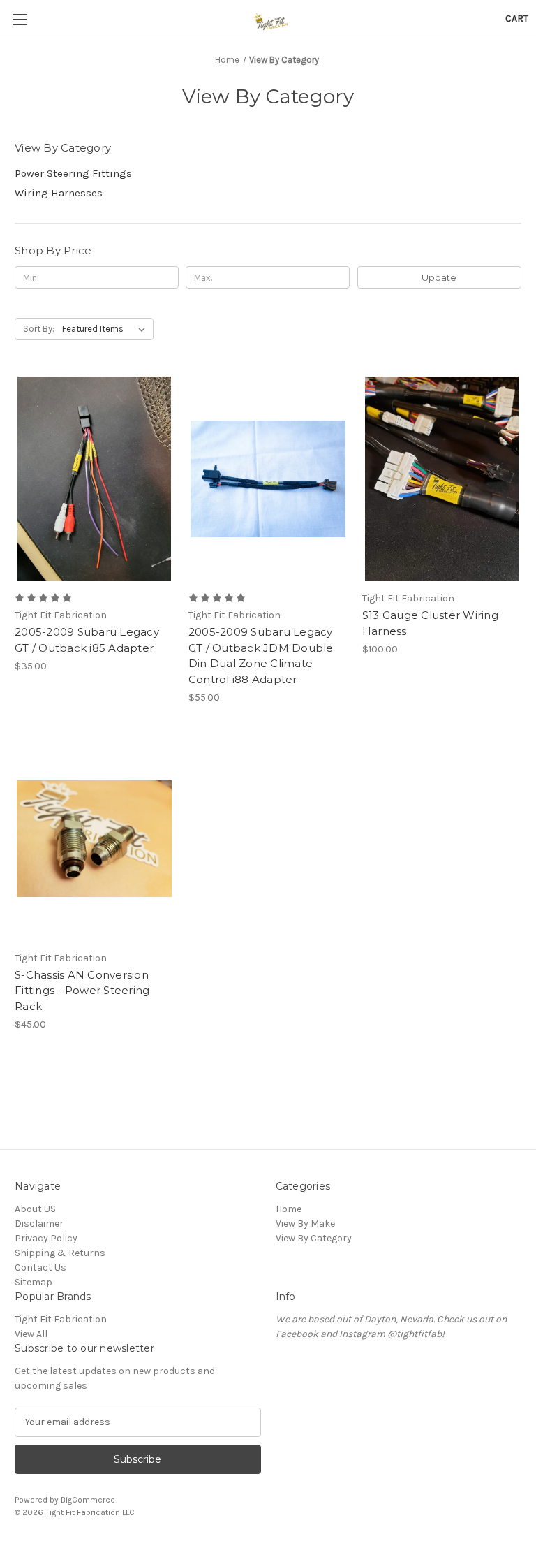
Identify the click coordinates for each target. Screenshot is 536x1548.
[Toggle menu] (19, 19)
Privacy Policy (46, 1238)
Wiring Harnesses (59, 193)
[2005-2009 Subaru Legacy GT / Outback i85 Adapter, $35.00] (94, 479)
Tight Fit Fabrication (61, 1319)
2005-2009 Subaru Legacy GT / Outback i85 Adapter (87, 640)
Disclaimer (39, 1223)
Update (439, 277)
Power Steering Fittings (73, 173)
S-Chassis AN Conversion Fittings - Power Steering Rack (82, 990)
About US (35, 1209)
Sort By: (38, 328)
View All (31, 1334)
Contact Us (40, 1267)
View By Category (314, 1238)
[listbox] (106, 329)
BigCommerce (88, 1500)
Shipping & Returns (60, 1253)
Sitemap (33, 1282)
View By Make (305, 1223)
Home (289, 1209)
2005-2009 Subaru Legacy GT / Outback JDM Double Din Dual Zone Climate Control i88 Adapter (261, 655)
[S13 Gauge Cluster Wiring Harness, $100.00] (441, 479)
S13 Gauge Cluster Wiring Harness (430, 623)
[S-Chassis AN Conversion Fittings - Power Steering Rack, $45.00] (94, 838)
